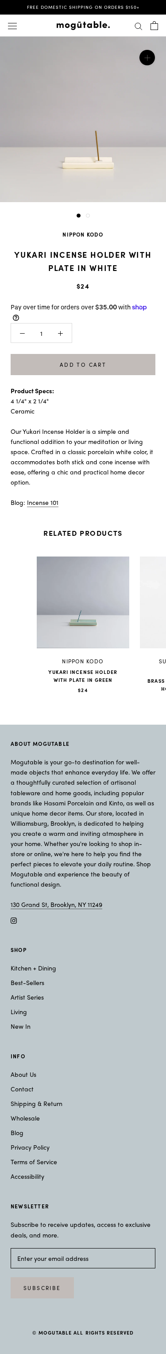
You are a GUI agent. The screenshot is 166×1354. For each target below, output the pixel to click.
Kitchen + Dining (33, 967)
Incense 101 (42, 502)
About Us (23, 1074)
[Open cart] (154, 25)
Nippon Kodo (82, 234)
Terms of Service (34, 1161)
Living (19, 1011)
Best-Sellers (27, 982)
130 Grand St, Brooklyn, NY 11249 (56, 904)
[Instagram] (14, 919)
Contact (22, 1088)
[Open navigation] (12, 25)
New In (21, 1026)
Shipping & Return (36, 1103)
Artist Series (27, 997)
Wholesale (25, 1117)
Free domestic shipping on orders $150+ (83, 7)
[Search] (139, 26)
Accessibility (27, 1176)
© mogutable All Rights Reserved (83, 1332)
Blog (17, 1132)
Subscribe (42, 1288)
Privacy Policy (30, 1147)
